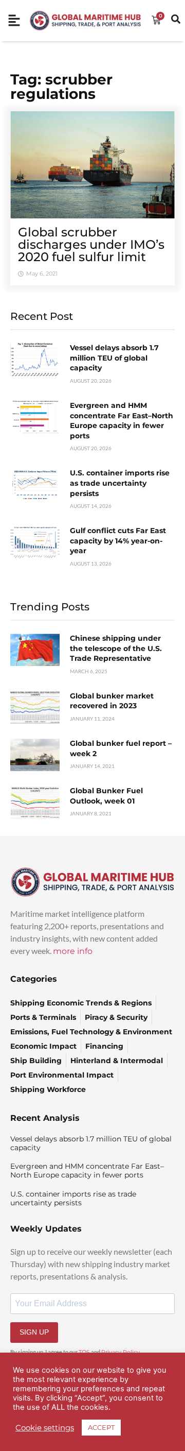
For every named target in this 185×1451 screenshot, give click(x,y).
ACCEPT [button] (101, 1427)
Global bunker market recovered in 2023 (112, 701)
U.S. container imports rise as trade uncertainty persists (120, 483)
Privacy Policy (120, 1352)
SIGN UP (34, 1332)
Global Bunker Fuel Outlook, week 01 (106, 796)
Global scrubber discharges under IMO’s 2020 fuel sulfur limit (91, 244)
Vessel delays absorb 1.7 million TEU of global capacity (114, 357)
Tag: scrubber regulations (61, 87)
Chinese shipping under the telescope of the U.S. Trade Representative (116, 648)
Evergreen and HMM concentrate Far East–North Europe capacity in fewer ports (121, 420)
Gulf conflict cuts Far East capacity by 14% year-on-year (118, 540)
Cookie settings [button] (44, 1427)
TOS (84, 1352)
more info (72, 951)
